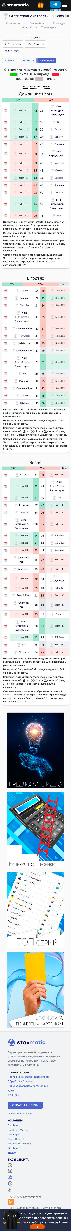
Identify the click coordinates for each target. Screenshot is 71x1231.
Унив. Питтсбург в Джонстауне (57, 110)
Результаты (12, 51)
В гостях (35, 86)
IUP (59, 122)
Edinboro (59, 129)
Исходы (9, 60)
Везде (46, 86)
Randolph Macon (18, 1129)
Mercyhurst (24, 380)
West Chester (24, 335)
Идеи (11, 1090)
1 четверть (27, 60)
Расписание (35, 44)
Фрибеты (14, 1095)
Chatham (13, 1125)
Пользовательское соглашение (28, 1085)
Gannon (59, 170)
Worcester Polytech (19, 1143)
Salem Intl (59, 163)
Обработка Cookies (20, 1081)
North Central (16, 1139)
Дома (25, 86)
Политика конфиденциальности (28, 1076)
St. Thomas (14, 1148)
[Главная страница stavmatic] (15, 4)
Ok (37, 1227)
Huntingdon (14, 1134)
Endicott (12, 1152)
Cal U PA (59, 136)
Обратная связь (25, 1105)
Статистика (12, 44)
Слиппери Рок (24, 328)
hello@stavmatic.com (20, 1113)
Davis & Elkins (24, 343)
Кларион (59, 144)
